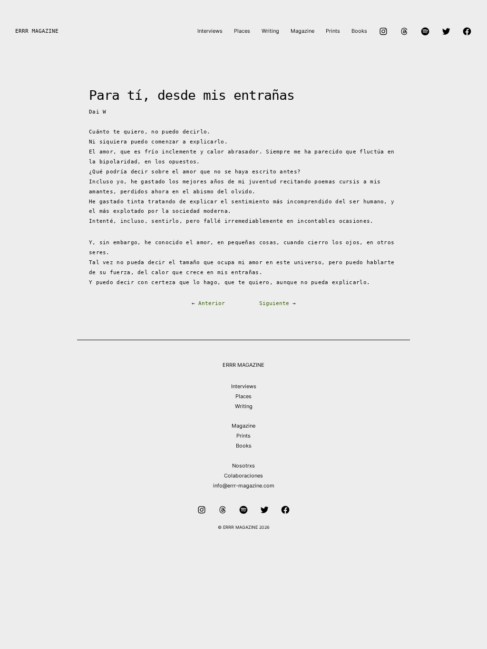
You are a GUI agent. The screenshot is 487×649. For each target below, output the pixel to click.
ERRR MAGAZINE (36, 31)
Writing (244, 406)
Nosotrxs (243, 465)
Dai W (98, 112)
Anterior (211, 303)
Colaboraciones (243, 475)
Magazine (243, 425)
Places (243, 396)
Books (244, 445)
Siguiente (274, 303)
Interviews (243, 386)
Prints (243, 435)
